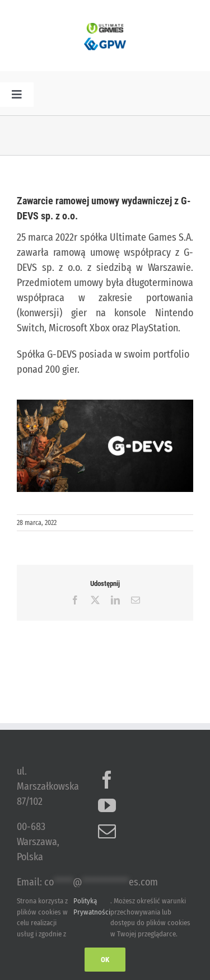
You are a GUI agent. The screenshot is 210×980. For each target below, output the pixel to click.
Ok (105, 959)
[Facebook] (107, 780)
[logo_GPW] (105, 38)
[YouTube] (107, 805)
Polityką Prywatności (91, 906)
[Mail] (107, 831)
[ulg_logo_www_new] (105, 28)
